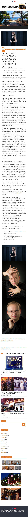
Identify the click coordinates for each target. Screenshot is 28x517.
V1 (1, 450)
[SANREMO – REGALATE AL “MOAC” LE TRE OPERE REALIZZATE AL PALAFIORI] (14, 356)
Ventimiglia (3, 452)
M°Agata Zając (4, 70)
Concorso (3, 437)
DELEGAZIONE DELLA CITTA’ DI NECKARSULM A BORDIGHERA (14, 348)
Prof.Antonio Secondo (6, 72)
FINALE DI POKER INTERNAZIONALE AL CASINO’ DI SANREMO (13, 340)
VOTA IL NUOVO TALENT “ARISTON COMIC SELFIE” (13, 414)
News (15, 49)
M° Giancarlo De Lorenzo (20, 68)
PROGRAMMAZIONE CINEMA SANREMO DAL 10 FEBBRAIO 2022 (12, 393)
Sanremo (19, 49)
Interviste (3, 444)
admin (11, 68)
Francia (2, 442)
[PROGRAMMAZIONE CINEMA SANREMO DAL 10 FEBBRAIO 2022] (14, 378)
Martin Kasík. (10, 70)
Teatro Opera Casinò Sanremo (17, 72)
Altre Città (3, 433)
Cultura (6, 49)
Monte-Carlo (3, 446)
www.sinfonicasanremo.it (19, 231)
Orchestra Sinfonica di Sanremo (19, 70)
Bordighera (3, 435)
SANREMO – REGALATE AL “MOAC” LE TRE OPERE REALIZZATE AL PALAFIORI (13, 371)
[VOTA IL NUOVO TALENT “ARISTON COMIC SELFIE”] (12, 399)
